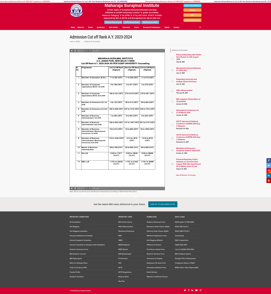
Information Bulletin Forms (156, 267)
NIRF (192, 15)
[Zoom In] (90, 51)
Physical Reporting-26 (114, 22)
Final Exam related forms (156, 249)
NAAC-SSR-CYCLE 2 (182, 231)
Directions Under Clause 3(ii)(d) (158, 226)
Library (192, 10)
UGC (120, 263)
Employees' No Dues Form (156, 263)
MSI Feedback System (183, 254)
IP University (122, 258)
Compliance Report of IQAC (185, 263)
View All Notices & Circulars (186, 175)
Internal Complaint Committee (80, 240)
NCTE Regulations (125, 272)
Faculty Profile (75, 272)
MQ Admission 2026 (150, 22)
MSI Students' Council (78, 254)
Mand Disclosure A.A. (192, 20)
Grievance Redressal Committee (81, 236)
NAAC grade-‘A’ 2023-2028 (184, 222)
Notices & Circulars (92, 41)
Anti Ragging (74, 226)
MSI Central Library (125, 222)
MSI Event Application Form (157, 236)
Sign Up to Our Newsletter (163, 204)
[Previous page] (71, 51)
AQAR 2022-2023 (181, 245)
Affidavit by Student (154, 245)
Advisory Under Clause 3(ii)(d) (158, 231)
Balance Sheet (123, 276)
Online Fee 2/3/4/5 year (193, 5)
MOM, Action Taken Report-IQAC (186, 267)
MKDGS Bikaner (124, 245)
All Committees (75, 222)
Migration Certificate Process (157, 276)
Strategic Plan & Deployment (185, 258)
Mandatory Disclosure (126, 231)
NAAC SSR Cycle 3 (181, 226)
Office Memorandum (125, 226)
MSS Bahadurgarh (124, 254)
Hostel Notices (152, 272)
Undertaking (179, 236)
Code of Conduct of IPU (78, 267)
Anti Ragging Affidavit (155, 240)
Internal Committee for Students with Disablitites (87, 245)
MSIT (120, 236)
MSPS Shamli (123, 249)
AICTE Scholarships (131, 22)
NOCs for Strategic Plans (79, 263)
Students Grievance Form (79, 249)
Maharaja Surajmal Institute (132, 5)
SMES (120, 240)
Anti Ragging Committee (78, 231)
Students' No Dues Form (155, 254)
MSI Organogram (76, 258)
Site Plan (121, 281)
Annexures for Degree (154, 258)
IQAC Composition (181, 240)
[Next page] (75, 51)
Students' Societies (77, 276)
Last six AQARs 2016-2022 (184, 249)
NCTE (120, 267)
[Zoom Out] (86, 51)
